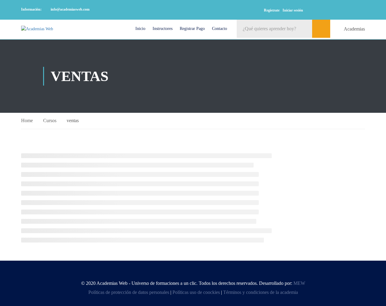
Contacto (219, 28)
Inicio (140, 28)
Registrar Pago (192, 28)
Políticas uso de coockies (196, 292)
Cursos (49, 120)
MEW (299, 283)
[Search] (321, 29)
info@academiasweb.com (70, 9)
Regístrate (272, 10)
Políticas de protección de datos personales (128, 292)
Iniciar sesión (293, 10)
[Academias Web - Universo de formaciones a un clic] (46, 28)
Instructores (162, 28)
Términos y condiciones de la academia (260, 292)
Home (27, 120)
